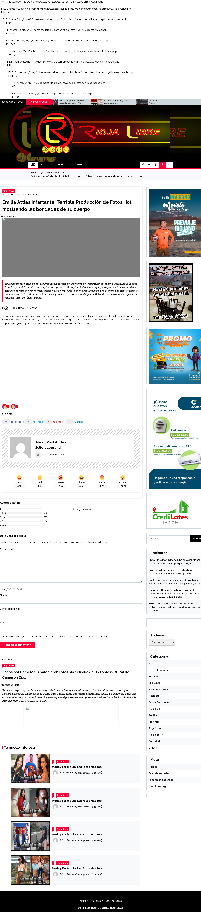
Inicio (43, 164)
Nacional (154, 696)
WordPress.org (157, 786)
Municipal (154, 683)
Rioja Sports (156, 734)
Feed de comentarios (161, 779)
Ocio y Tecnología (159, 702)
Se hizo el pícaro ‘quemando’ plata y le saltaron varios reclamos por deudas (134, 101)
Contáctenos (74, 164)
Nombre (5, 595)
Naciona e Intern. (158, 689)
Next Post (7, 659)
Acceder (153, 766)
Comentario (7, 549)
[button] (155, 165)
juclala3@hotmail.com (54, 454)
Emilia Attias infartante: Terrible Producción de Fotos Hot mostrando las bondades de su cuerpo (67, 205)
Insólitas (153, 676)
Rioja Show (8, 191)
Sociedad (154, 741)
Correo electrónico (10, 608)
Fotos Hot (33, 194)
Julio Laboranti (48, 447)
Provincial (154, 721)
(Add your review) (82, 509)
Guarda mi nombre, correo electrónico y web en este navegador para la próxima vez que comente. (55, 636)
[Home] (33, 165)
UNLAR (153, 747)
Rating (4, 589)
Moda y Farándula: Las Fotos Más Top (77, 766)
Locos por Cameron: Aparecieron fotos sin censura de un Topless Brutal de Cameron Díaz (65, 675)
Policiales (154, 709)
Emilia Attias (20, 194)
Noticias (55, 164)
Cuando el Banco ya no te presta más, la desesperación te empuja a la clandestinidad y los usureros (89, 101)
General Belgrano (159, 670)
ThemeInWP (117, 908)
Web (2, 622)
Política (153, 715)
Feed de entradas (159, 773)
